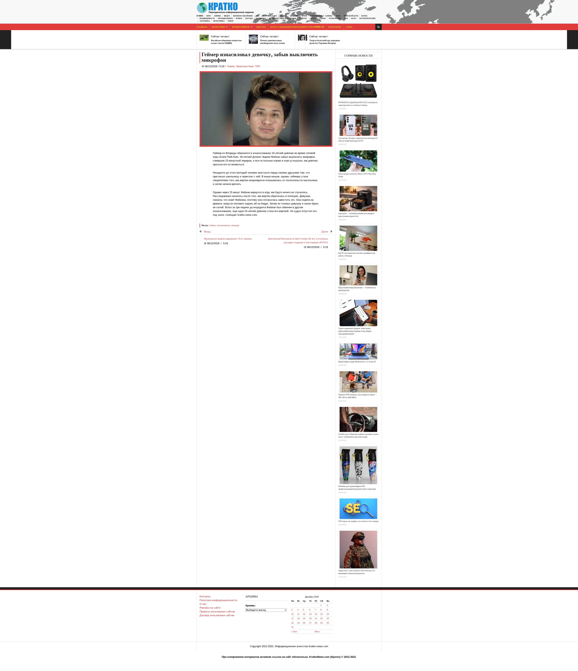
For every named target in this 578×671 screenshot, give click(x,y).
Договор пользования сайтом (217, 615)
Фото (353, 18)
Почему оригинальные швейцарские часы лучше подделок (272, 43)
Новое (239, 18)
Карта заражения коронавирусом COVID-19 (297, 27)
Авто (208, 16)
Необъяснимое (225, 18)
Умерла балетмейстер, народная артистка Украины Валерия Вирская (324, 43)
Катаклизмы (316, 16)
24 (292, 623)
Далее (324, 231)
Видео (227, 16)
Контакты (335, 27)
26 (304, 623)
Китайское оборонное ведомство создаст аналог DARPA (226, 41)
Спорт (313, 18)
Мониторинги (240, 27)
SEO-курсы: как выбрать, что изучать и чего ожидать (358, 521)
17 (292, 618)
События (291, 18)
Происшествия (276, 18)
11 (298, 614)
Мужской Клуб (351, 16)
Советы (303, 18)
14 (316, 614)
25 (298, 623)
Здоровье (294, 16)
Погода (249, 18)
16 (328, 614)
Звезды (283, 16)
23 (328, 618)
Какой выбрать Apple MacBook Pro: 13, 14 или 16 (357, 362)
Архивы (250, 605)
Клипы (328, 16)
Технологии (335, 18)
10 (292, 614)
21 (316, 618)
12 (304, 614)
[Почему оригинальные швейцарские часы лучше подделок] (253, 39)
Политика (261, 18)
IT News (199, 16)
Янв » (317, 631)
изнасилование (223, 225)
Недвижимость (207, 18)
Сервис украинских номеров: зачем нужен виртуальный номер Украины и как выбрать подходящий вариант (354, 331)
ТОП (346, 18)
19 (304, 618)
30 (328, 623)
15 (321, 614)
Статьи (322, 18)
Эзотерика (205, 21)
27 (310, 623)
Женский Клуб (270, 16)
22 (321, 618)
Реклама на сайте (210, 607)
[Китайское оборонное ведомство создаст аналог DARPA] (204, 38)
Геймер (212, 225)
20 (310, 618)
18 (298, 618)
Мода (337, 16)
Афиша (217, 16)
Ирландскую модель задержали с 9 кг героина (228, 238)
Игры (304, 16)
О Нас (349, 27)
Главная (201, 27)
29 (321, 623)
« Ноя (294, 631)
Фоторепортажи (367, 18)
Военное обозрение (243, 16)
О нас (203, 604)
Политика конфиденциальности (218, 600)
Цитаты (261, 27)
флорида (235, 225)
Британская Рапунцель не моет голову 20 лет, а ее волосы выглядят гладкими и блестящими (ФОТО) (298, 240)
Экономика (219, 21)
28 (316, 623)
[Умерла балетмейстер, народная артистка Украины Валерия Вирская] (302, 38)
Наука (364, 16)
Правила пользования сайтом (217, 611)
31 (292, 627)
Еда (257, 16)
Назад (207, 231)
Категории (218, 27)
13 (310, 614)
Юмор (230, 21)
